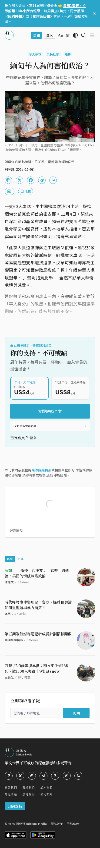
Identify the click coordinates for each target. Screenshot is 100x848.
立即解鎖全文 (50, 411)
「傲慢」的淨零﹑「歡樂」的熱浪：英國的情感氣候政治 (37, 573)
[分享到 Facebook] (30, 180)
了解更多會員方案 (25, 426)
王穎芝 (9, 677)
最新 (10, 559)
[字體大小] (60, 35)
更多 (21, 559)
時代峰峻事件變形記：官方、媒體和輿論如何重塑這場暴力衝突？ (38, 604)
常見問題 (11, 794)
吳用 (8, 614)
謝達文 (9, 582)
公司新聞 (46, 794)
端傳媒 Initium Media (31, 824)
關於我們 (11, 787)
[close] (94, 13)
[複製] (8, 180)
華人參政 (35, 54)
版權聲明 (29, 794)
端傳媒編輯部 (41, 470)
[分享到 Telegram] (42, 180)
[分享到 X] (19, 180)
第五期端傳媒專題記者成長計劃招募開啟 (38, 634)
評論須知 (16, 530)
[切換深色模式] (75, 35)
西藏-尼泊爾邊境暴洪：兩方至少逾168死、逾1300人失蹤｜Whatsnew (36, 668)
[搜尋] (84, 35)
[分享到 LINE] (53, 180)
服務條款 (73, 824)
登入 (33, 437)
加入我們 (46, 787)
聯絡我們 (29, 787)
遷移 (68, 54)
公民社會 (53, 54)
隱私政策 (57, 824)
